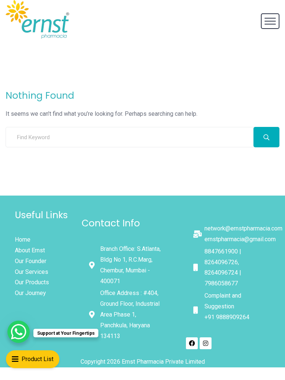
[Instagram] (206, 343)
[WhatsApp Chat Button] (18, 332)
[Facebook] (192, 343)
